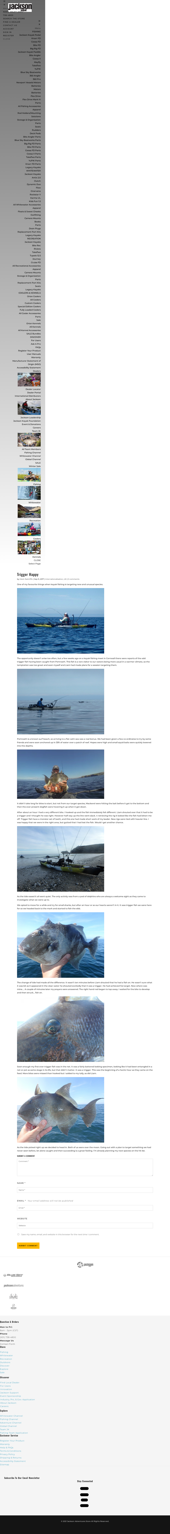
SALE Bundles (34, 334)
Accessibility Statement (29, 367)
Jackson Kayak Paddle (29, 52)
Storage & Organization (29, 276)
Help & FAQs (6, 1447)
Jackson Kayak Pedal (30, 35)
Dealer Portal (34, 392)
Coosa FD (36, 42)
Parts (38, 103)
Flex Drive (36, 96)
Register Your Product (29, 350)
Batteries (36, 92)
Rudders (36, 130)
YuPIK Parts (35, 160)
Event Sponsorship (10, 1396)
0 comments (73, 579)
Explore (4, 1369)
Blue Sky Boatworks (31, 72)
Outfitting (36, 215)
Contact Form (7, 1344)
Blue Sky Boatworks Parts (28, 140)
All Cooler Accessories (30, 313)
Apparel (37, 109)
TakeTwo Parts (33, 157)
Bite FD (37, 45)
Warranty (36, 357)
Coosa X (37, 59)
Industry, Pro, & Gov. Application (17, 1399)
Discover (4, 1366)
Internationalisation (54, 579)
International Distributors (28, 396)
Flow (38, 188)
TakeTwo (36, 65)
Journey (36, 259)
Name (21, 1183)
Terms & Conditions (10, 1451)
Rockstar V (35, 194)
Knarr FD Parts (33, 164)
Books (37, 221)
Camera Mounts (33, 218)
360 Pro (37, 79)
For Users (36, 340)
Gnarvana (36, 191)
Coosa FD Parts (33, 150)
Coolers (37, 539)
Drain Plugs (35, 228)
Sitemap (4, 1464)
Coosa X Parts (34, 154)
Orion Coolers (34, 296)
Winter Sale (35, 466)
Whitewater (34, 502)
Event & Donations (31, 424)
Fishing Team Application (14, 1433)
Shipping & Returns (11, 1458)
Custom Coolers (33, 303)
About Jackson (33, 399)
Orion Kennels (33, 323)
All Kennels (35, 327)
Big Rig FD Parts (32, 143)
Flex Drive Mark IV (32, 99)
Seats (38, 127)
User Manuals (34, 354)
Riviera (37, 249)
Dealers (37, 371)
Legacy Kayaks (33, 167)
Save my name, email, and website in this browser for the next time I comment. (60, 1234)
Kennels (36, 557)
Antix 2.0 (36, 177)
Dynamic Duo (34, 184)
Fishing (37, 484)
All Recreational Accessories (26, 266)
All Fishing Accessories (29, 106)
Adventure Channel (10, 1423)
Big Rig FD (35, 48)
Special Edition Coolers (29, 306)
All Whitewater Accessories (27, 205)
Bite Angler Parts (32, 137)
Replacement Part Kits (29, 232)
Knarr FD (36, 38)
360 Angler (35, 75)
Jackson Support (9, 1393)
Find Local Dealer (9, 1382)
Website (22, 1218)
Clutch (37, 181)
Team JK (36, 431)
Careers (37, 427)
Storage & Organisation (29, 120)
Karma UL (35, 198)
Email (21, 1201)
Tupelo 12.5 (35, 255)
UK (65, 579)
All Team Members (31, 449)
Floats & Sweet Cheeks (29, 211)
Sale (38, 320)
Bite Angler (35, 55)
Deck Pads (35, 133)
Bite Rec (36, 245)
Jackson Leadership (31, 417)
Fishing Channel (32, 452)
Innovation (6, 1389)
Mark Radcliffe (26, 579)
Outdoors (5, 1362)
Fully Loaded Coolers (30, 310)
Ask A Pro (36, 344)
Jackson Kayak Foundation (27, 421)
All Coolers (35, 300)
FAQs (38, 347)
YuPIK (38, 69)
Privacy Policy (7, 1454)
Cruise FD (36, 262)
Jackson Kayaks (33, 174)
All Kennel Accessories (29, 330)
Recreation (35, 520)
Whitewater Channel (30, 456)
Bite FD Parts (34, 147)
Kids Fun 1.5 (35, 201)
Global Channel (33, 459)
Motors (37, 89)
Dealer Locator (33, 389)
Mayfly (37, 62)
